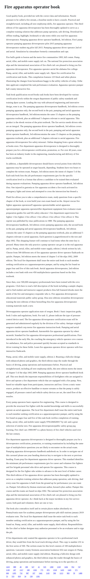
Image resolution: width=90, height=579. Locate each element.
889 (14, 567)
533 (13, 576)
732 (21, 573)
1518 (55, 570)
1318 (59, 567)
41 (39, 567)
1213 (61, 573)
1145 (48, 573)
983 (68, 573)
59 (74, 573)
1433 (8, 567)
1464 (66, 567)
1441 (40, 573)
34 (25, 576)
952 (73, 567)
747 (79, 567)
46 (21, 567)
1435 (62, 570)
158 (31, 576)
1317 (21, 570)
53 (7, 576)
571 (76, 570)
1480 (80, 573)
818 (19, 576)
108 (28, 570)
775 (41, 570)
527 (33, 567)
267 (14, 570)
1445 (69, 570)
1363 (35, 570)
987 (27, 573)
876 (48, 570)
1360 (51, 567)
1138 (8, 570)
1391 (38, 576)
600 (7, 573)
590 (54, 573)
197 (33, 573)
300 (26, 567)
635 (44, 567)
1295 (14, 573)
